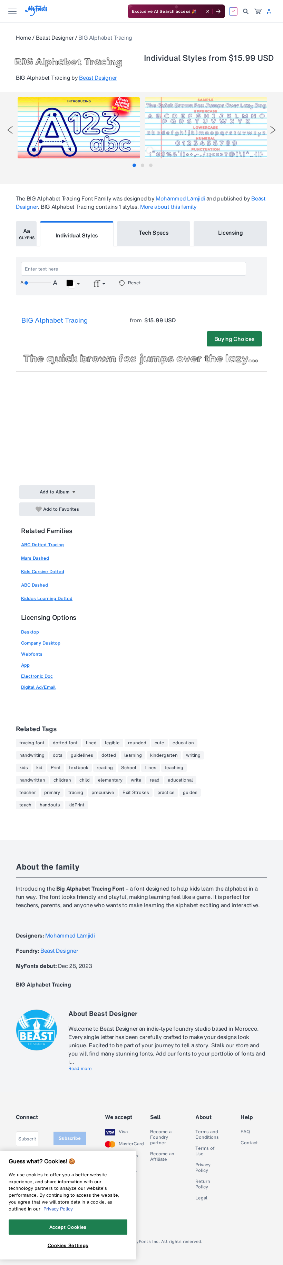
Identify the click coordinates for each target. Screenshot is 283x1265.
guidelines (82, 755)
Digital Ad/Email (38, 687)
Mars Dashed (35, 558)
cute (159, 743)
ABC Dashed (34, 585)
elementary (110, 780)
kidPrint (76, 805)
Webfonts (31, 654)
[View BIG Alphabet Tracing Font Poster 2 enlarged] (206, 127)
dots (57, 755)
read (154, 780)
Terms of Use (205, 1151)
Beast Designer (55, 37)
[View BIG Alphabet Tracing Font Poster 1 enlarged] (79, 127)
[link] (258, 11)
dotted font (65, 743)
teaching (174, 768)
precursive (102, 792)
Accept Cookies (68, 1227)
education (183, 743)
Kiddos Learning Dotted (46, 598)
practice (166, 792)
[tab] (134, 165)
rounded (137, 743)
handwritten (32, 780)
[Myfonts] (36, 14)
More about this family (168, 207)
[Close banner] (208, 11)
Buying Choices (234, 339)
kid (39, 768)
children (62, 780)
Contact (249, 1143)
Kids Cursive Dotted (42, 571)
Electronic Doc (37, 676)
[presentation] (10, 130)
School (128, 768)
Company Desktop (40, 643)
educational (180, 780)
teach (25, 805)
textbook (78, 768)
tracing (75, 792)
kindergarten (164, 755)
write (136, 780)
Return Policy (202, 1184)
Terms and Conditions (207, 1134)
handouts (50, 805)
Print (56, 768)
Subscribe (70, 1138)
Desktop (30, 632)
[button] (73, 284)
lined (91, 743)
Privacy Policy (203, 1167)
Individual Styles (77, 235)
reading (105, 768)
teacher (27, 792)
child (84, 780)
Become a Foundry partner (161, 1137)
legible (112, 743)
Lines (150, 768)
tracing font (32, 743)
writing (193, 755)
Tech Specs (154, 232)
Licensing (230, 232)
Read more (80, 1068)
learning (133, 755)
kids (23, 768)
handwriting (32, 755)
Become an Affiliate (162, 1156)
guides (190, 792)
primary (52, 792)
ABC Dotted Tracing (42, 544)
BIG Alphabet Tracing (54, 320)
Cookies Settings (68, 1245)
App (25, 665)
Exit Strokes (136, 792)
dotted (108, 755)
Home (23, 37)
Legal (201, 1198)
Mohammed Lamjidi (180, 198)
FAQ (245, 1132)
